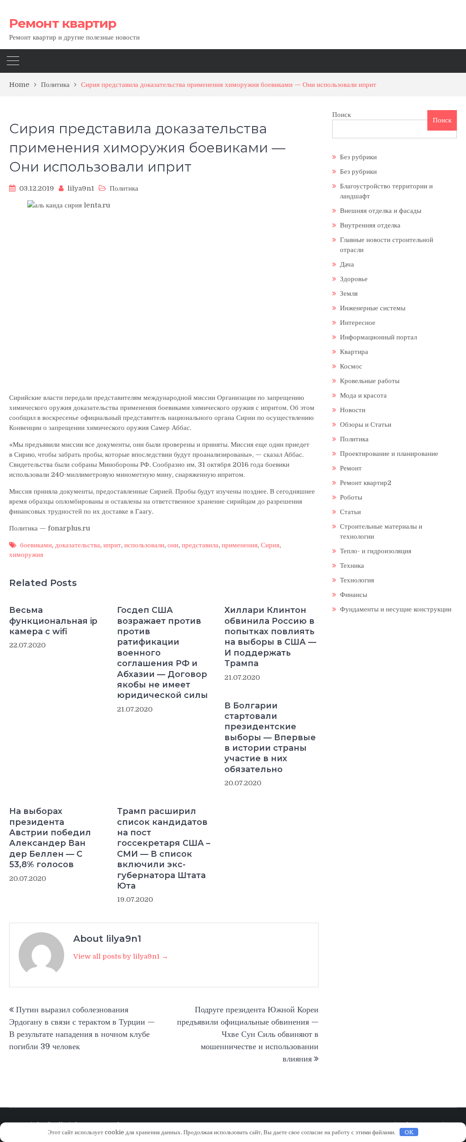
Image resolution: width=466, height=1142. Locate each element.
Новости (352, 410)
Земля (349, 293)
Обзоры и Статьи (365, 424)
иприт (112, 545)
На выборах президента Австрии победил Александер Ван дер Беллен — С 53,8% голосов (50, 837)
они (172, 545)
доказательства (77, 545)
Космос (351, 366)
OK (409, 1132)
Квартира (354, 352)
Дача (347, 264)
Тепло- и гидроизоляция (375, 551)
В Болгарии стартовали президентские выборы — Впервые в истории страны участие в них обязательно (270, 737)
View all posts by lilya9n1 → (120, 956)
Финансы (353, 595)
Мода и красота (363, 395)
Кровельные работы (370, 381)
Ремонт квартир (62, 23)
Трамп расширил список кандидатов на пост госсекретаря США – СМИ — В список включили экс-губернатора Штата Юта (163, 848)
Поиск (341, 115)
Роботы (351, 497)
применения (240, 545)
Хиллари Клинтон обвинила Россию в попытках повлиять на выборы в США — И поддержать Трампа (270, 636)
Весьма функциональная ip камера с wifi (53, 621)
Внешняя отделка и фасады (380, 211)
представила (200, 545)
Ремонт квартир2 (365, 483)
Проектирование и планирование (389, 454)
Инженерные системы (372, 308)
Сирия (270, 545)
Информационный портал (378, 337)
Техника (352, 565)
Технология (357, 580)
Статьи (350, 512)
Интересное (357, 322)
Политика (124, 188)
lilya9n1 (80, 188)
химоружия (26, 555)
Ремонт (351, 468)
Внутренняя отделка (370, 225)
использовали (144, 545)
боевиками (36, 545)
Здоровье (354, 279)
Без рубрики (358, 157)
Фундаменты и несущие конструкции (395, 609)
